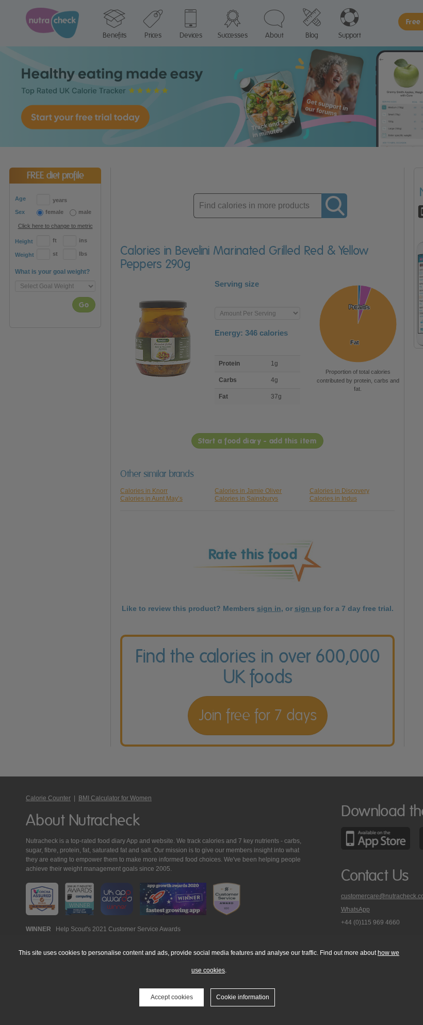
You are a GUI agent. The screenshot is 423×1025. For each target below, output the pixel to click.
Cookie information (242, 997)
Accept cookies (172, 997)
